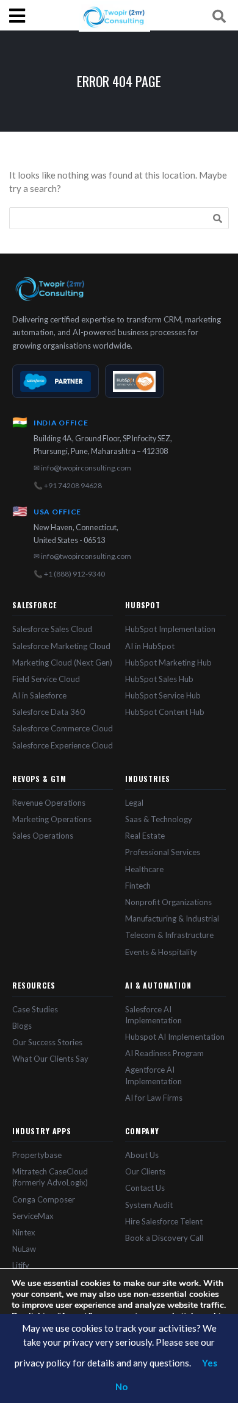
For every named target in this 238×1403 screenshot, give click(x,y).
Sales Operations (42, 835)
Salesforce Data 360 (48, 712)
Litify (20, 1265)
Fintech (138, 885)
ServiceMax (33, 1216)
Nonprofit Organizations (168, 902)
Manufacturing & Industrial (172, 918)
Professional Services (162, 852)
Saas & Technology (158, 819)
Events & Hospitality (161, 952)
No (121, 1386)
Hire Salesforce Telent (164, 1221)
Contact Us (145, 1188)
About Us (142, 1155)
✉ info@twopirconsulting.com (82, 467)
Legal (134, 803)
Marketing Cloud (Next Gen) (62, 662)
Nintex (23, 1232)
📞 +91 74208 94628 (68, 485)
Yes (209, 1362)
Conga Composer (43, 1199)
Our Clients (145, 1171)
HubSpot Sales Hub (159, 679)
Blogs (22, 1026)
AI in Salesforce (39, 695)
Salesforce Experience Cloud (62, 745)
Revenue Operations (48, 803)
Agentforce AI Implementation (153, 1075)
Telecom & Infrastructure (169, 935)
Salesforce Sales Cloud (52, 629)
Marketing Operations (52, 819)
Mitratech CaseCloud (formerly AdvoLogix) (50, 1177)
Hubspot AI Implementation (175, 1037)
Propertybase (37, 1155)
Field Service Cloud (46, 679)
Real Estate (145, 835)
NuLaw (24, 1249)
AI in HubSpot (150, 646)
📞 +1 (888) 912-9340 (69, 573)
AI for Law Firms (153, 1098)
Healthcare (144, 869)
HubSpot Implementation (170, 629)
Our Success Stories (47, 1042)
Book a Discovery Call (164, 1238)
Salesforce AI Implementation (153, 1014)
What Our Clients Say (50, 1059)
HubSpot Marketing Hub (168, 662)
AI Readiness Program (164, 1053)
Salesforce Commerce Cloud (62, 728)
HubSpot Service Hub (163, 695)
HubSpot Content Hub (164, 712)
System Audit (149, 1205)
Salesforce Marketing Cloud (61, 646)
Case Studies (35, 1009)
